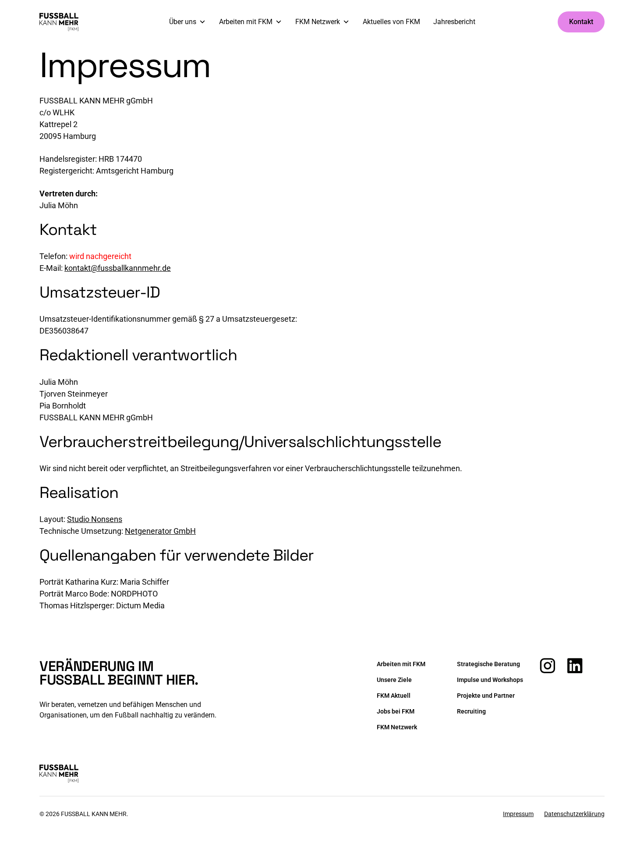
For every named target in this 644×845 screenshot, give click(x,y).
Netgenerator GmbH (160, 531)
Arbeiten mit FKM (245, 22)
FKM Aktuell (393, 695)
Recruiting (471, 711)
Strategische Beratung (488, 663)
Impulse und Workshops (490, 679)
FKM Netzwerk (317, 22)
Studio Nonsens (94, 519)
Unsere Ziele (394, 679)
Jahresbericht (454, 22)
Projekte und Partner (486, 695)
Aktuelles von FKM (391, 22)
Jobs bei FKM (395, 711)
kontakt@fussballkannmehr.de (117, 268)
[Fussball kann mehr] (58, 22)
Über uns (182, 22)
